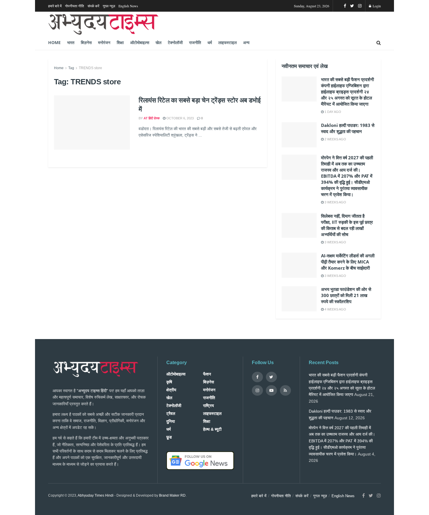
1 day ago (332, 112)
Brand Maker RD (172, 495)
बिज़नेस (86, 42)
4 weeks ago (335, 309)
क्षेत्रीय (171, 389)
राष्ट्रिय (208, 405)
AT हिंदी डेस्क (152, 118)
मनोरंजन (104, 42)
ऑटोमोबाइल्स (139, 42)
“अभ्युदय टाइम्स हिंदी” (92, 390)
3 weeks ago (335, 202)
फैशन (207, 374)
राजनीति (195, 42)
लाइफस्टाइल (227, 42)
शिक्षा (120, 42)
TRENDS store (90, 68)
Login (376, 6)
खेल (158, 42)
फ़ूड (169, 437)
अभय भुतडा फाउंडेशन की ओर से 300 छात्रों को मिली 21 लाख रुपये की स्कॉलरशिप (346, 295)
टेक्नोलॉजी (175, 42)
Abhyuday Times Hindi (96, 495)
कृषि (169, 382)
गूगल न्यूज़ (109, 6)
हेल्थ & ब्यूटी (212, 429)
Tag (71, 68)
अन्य (246, 42)
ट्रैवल (170, 413)
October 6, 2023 (179, 118)
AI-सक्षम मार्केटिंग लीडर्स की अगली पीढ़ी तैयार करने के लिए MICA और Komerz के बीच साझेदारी (347, 262)
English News (128, 6)
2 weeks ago (335, 139)
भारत (70, 42)
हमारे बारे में (55, 6)
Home (54, 42)
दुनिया (170, 421)
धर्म (209, 42)
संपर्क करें (93, 6)
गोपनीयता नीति (74, 6)
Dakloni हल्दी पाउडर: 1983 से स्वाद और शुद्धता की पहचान (347, 128)
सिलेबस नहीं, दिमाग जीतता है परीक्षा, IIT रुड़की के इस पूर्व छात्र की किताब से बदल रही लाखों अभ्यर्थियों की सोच (347, 225)
